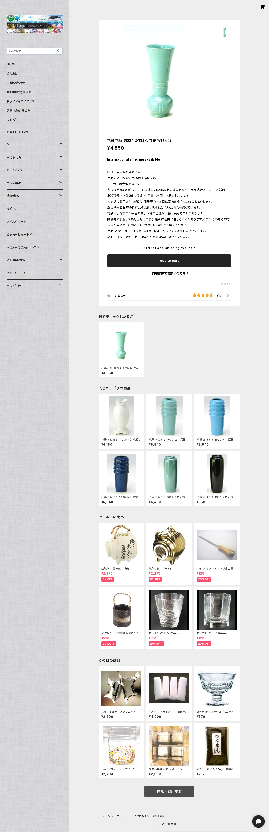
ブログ (11, 120)
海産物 (11, 208)
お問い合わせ (16, 82)
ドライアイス (15, 170)
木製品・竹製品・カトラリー (24, 247)
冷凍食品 (13, 196)
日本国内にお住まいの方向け (169, 273)
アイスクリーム (16, 221)
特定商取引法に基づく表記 (149, 815)
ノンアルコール (17, 273)
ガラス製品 (14, 183)
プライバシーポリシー (114, 815)
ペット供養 (14, 286)
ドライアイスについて (21, 101)
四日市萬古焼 (16, 260)
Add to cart (169, 261)
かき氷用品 (14, 157)
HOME (12, 64)
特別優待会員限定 (19, 92)
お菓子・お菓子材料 (20, 234)
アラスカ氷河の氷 (19, 110)
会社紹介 (13, 73)
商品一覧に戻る (169, 792)
